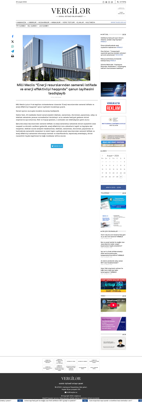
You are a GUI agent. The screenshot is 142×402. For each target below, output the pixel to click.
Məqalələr (56, 22)
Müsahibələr (44, 22)
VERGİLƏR (71, 10)
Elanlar (80, 22)
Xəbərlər (32, 22)
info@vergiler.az (72, 392)
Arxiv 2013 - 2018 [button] (113, 187)
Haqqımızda (21, 22)
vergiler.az (77, 396)
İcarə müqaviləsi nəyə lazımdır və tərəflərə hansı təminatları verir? (72, 400)
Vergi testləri (69, 22)
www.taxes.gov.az (118, 22)
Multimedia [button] (90, 22)
